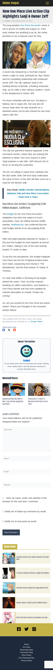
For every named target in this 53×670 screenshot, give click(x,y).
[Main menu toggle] (47, 3)
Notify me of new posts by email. (21, 521)
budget (10, 214)
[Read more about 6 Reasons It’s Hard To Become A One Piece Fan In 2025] (39, 389)
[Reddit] (14, 330)
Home (26, 644)
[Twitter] (9, 330)
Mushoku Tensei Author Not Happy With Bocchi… (32, 587)
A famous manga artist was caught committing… (33, 573)
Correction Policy (26, 652)
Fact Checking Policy (26, 658)
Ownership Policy (26, 650)
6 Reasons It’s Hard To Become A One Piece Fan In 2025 (38, 401)
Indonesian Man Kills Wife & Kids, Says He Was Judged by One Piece (12, 401)
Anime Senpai (10, 3)
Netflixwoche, (17, 224)
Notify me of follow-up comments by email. (25, 511)
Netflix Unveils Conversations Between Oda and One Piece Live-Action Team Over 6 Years (28, 193)
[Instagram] (34, 629)
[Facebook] (3, 330)
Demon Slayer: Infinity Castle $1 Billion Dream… (32, 602)
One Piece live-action (30, 25)
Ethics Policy (26, 655)
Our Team (26, 647)
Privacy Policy (26, 660)
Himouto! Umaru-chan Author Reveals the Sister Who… (32, 558)
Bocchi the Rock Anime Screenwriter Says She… (32, 617)
